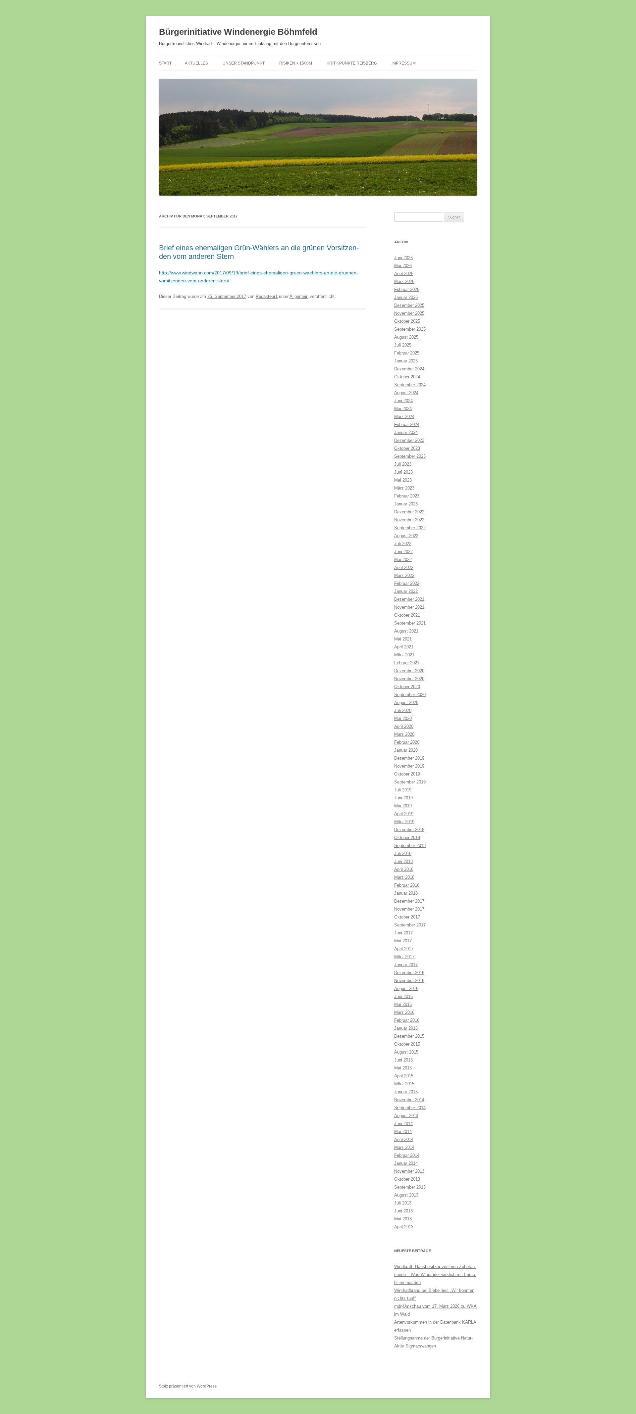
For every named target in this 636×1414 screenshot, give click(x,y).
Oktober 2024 (407, 376)
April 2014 (403, 1139)
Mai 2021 (403, 638)
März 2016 (404, 1012)
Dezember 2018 (409, 829)
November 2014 (409, 1099)
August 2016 (406, 988)
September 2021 (410, 623)
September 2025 (410, 329)
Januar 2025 (406, 360)
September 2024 (410, 384)
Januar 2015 (406, 1091)
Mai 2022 (403, 559)
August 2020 (406, 702)
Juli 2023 (402, 464)
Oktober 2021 (407, 615)
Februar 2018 (406, 885)
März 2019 (404, 821)
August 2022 (406, 535)
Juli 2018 (402, 853)
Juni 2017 (403, 932)
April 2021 (403, 646)
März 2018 (404, 877)
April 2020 (403, 726)
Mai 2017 (403, 940)
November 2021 (409, 607)
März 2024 (404, 416)
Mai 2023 (403, 480)
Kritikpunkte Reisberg (352, 63)
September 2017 (410, 924)
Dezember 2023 (409, 440)
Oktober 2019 (407, 774)
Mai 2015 (403, 1067)
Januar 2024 (406, 432)
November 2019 (409, 766)
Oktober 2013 (407, 1179)
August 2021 (406, 631)
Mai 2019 (403, 805)
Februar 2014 (406, 1155)
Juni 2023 (403, 472)
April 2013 (403, 1226)
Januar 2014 (406, 1163)
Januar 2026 (406, 297)
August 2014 (406, 1115)
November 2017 (409, 909)
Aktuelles (196, 63)
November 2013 (409, 1171)
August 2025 (406, 337)
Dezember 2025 (409, 305)
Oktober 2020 (407, 686)
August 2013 (406, 1195)
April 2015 (403, 1075)
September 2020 (410, 694)
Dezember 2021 (409, 599)
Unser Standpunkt (244, 63)
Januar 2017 (406, 964)
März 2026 (404, 281)
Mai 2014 (403, 1131)
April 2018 (403, 869)
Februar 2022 (406, 583)
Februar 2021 (406, 662)
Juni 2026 (403, 257)
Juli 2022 (402, 543)
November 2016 (409, 980)
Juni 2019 (403, 797)
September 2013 (410, 1187)
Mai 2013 (403, 1218)
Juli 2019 (402, 789)
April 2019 (403, 813)
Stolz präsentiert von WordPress (188, 1386)
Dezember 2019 (409, 758)
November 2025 (409, 313)
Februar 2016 (406, 1020)
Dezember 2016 (409, 972)
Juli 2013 (402, 1203)
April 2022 (403, 567)
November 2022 (409, 519)
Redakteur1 (267, 296)
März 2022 (404, 575)
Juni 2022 (403, 551)
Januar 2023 (406, 503)
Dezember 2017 (409, 901)
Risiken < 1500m (295, 63)
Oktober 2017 (407, 917)
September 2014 (410, 1107)
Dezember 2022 (409, 511)
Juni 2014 (403, 1123)
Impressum (404, 63)
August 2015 (406, 1052)
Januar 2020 (406, 750)
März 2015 (404, 1083)
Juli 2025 (402, 345)
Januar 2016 (406, 1028)
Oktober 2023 (407, 448)
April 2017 (403, 948)
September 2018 (410, 845)
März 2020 (404, 734)
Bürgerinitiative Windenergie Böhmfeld (238, 32)
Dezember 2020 (409, 670)
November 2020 (409, 678)
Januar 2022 (406, 591)
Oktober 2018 (407, 837)
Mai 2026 (403, 265)
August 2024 (406, 392)
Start (165, 63)
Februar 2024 (406, 424)
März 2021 (404, 654)
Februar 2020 (406, 742)
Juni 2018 (403, 861)
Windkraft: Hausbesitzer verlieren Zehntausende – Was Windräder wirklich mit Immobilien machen (435, 1274)
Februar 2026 (406, 289)
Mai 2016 (403, 1004)
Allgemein (299, 296)
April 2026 (403, 273)
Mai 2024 (403, 408)
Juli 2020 (402, 710)
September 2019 (410, 781)
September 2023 (410, 456)
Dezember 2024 (409, 368)
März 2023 (404, 488)
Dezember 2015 (409, 1036)
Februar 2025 (406, 353)
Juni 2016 (403, 996)
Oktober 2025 (407, 321)
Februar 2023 (406, 496)
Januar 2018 (406, 893)
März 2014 (404, 1147)
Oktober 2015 (407, 1044)
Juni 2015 (403, 1060)
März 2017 (404, 956)
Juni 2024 (403, 400)
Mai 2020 (403, 718)
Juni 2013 (403, 1210)
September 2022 (410, 527)
